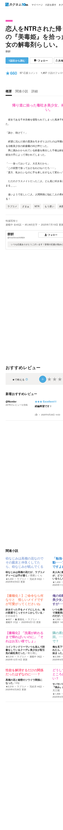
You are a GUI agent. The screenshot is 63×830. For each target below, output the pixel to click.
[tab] (10, 92)
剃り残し (32, 653)
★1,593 (56, 619)
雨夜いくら (36, 575)
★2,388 (56, 656)
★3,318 (9, 656)
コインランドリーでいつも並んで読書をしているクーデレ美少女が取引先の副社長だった (25, 650)
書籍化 (21, 619)
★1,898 (56, 693)
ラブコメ (21, 578)
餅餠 (8, 51)
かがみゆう (12, 615)
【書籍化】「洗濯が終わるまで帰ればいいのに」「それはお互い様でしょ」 (24, 637)
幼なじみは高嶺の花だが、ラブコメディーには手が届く (25, 573)
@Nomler (11, 401)
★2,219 (9, 686)
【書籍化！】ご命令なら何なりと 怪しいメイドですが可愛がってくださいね (24, 600)
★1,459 (56, 582)
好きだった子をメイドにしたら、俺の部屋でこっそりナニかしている (25, 611)
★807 (9, 619)
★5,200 (9, 579)
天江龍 (56, 690)
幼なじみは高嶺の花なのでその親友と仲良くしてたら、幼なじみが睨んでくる (24, 562)
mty (17, 683)
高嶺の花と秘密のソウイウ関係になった (24, 681)
